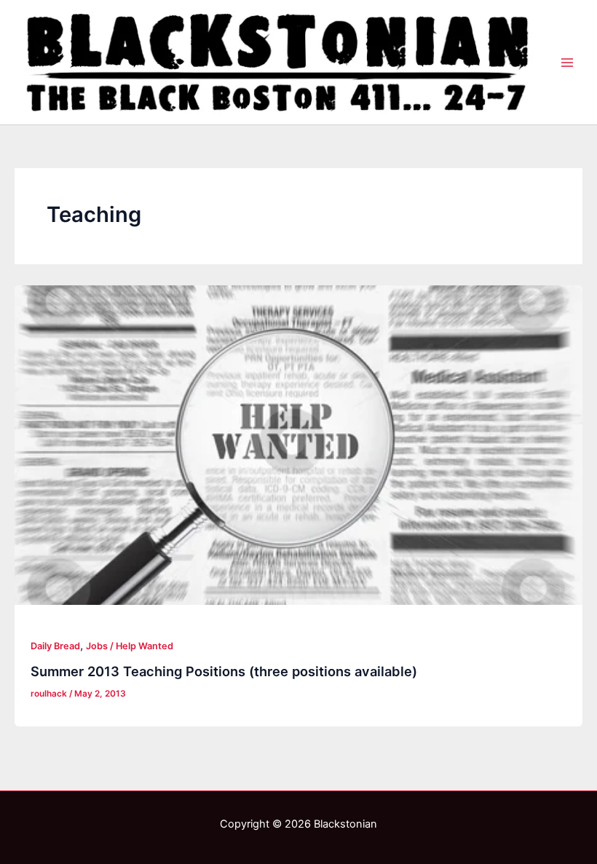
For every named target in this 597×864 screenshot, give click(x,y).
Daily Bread (55, 646)
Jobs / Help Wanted (129, 646)
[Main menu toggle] (567, 62)
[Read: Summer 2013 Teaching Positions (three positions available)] (298, 445)
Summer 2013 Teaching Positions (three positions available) (224, 671)
